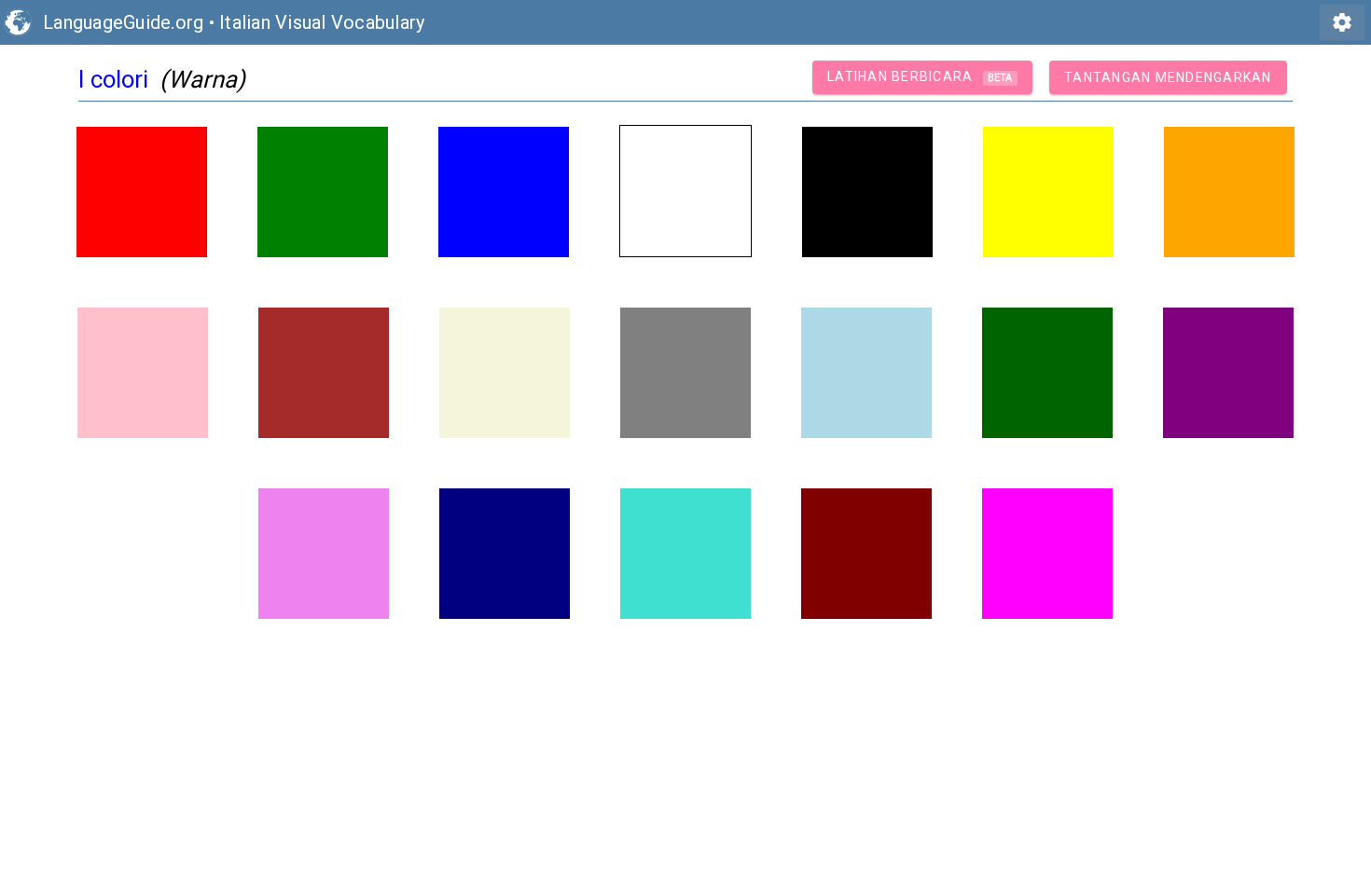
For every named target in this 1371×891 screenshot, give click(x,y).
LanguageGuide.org (123, 22)
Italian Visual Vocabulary (321, 22)
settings (1342, 22)
